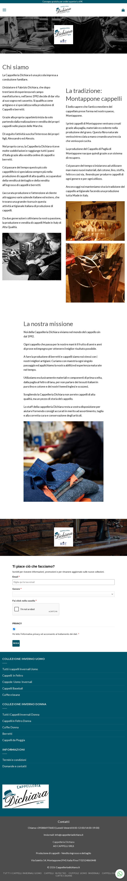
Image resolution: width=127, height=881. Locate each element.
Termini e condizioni (14, 759)
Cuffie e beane (11, 694)
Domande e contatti (14, 766)
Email (16, 577)
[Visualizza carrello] (123, 10)
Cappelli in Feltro (12, 675)
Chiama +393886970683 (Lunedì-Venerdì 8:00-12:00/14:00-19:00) (63, 827)
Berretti (7, 733)
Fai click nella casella (24, 600)
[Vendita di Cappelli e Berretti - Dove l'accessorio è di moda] (63, 10)
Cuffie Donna (10, 727)
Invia (16, 643)
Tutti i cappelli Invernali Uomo (20, 669)
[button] (4, 10)
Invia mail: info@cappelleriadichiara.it (63, 834)
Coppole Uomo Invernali (17, 682)
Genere (16, 589)
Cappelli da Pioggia (13, 740)
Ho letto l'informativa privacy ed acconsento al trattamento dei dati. (45, 634)
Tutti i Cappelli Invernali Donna (20, 714)
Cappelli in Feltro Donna (16, 721)
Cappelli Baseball (12, 688)
